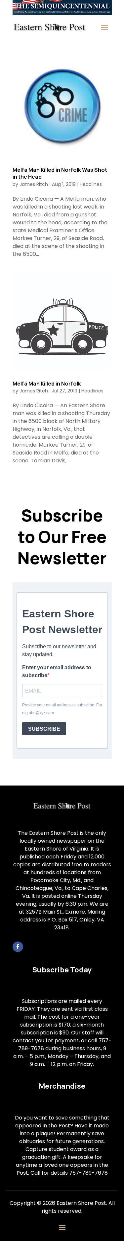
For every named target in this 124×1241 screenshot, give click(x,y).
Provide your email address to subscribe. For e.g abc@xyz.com (62, 709)
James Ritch (34, 184)
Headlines (91, 184)
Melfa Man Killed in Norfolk (47, 383)
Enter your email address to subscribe (56, 671)
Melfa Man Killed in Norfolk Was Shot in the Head (60, 173)
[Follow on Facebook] (18, 947)
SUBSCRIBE (44, 729)
